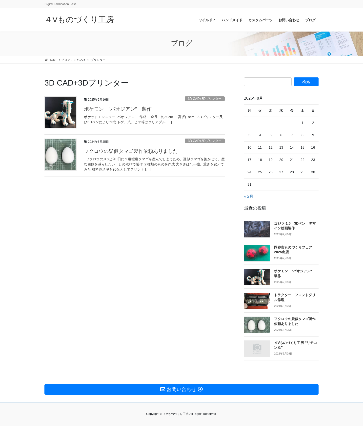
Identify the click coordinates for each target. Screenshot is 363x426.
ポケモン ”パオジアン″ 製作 (118, 109)
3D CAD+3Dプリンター (205, 99)
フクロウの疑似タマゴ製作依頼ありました (131, 151)
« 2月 (248, 196)
